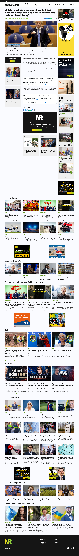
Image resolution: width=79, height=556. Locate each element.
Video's (72, 5)
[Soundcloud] (70, 54)
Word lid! (12, 1)
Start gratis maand (37, 129)
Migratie (65, 5)
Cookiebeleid (42, 543)
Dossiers (66, 1)
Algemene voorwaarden (45, 540)
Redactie (56, 542)
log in (45, 129)
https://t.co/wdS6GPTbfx (35, 99)
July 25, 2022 (45, 84)
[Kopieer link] (56, 18)
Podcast (51, 5)
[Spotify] (62, 54)
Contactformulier (58, 540)
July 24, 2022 (45, 102)
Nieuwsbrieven (8, 548)
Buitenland (58, 5)
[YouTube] (67, 54)
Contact (56, 1)
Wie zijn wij (72, 1)
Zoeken (51, 1)
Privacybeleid (43, 542)
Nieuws (61, 1)
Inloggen (7, 1)
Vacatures (42, 544)
